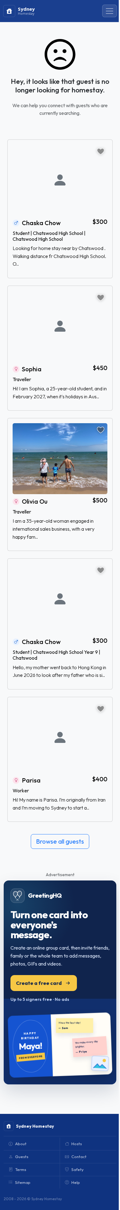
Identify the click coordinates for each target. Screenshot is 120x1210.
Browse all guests (60, 841)
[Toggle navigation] (109, 11)
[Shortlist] (100, 151)
